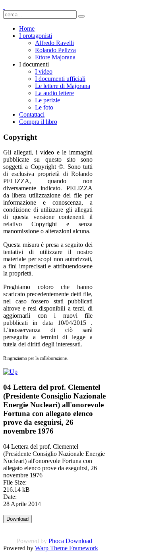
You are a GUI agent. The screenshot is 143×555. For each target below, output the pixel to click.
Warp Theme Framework (66, 548)
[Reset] (81, 16)
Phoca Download (70, 540)
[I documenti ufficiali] (10, 371)
